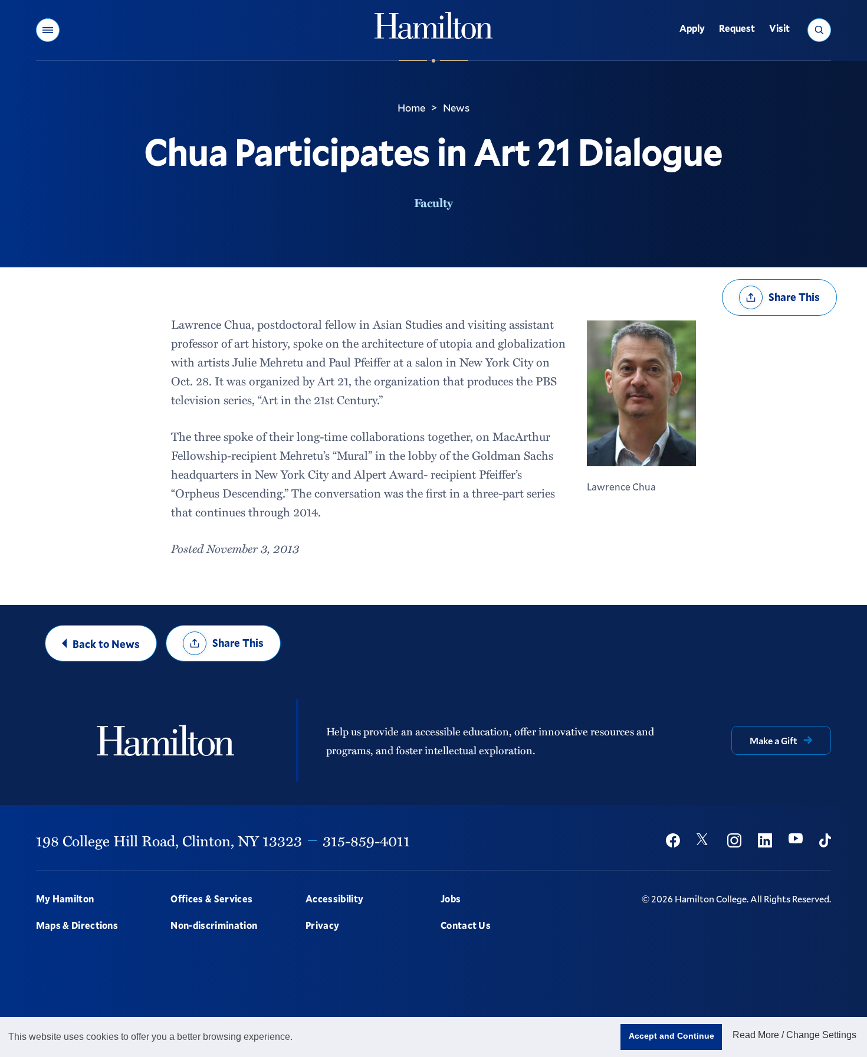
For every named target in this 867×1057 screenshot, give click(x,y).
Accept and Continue (671, 1035)
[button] (48, 30)
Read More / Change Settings (794, 1035)
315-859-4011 (366, 840)
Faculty (433, 202)
